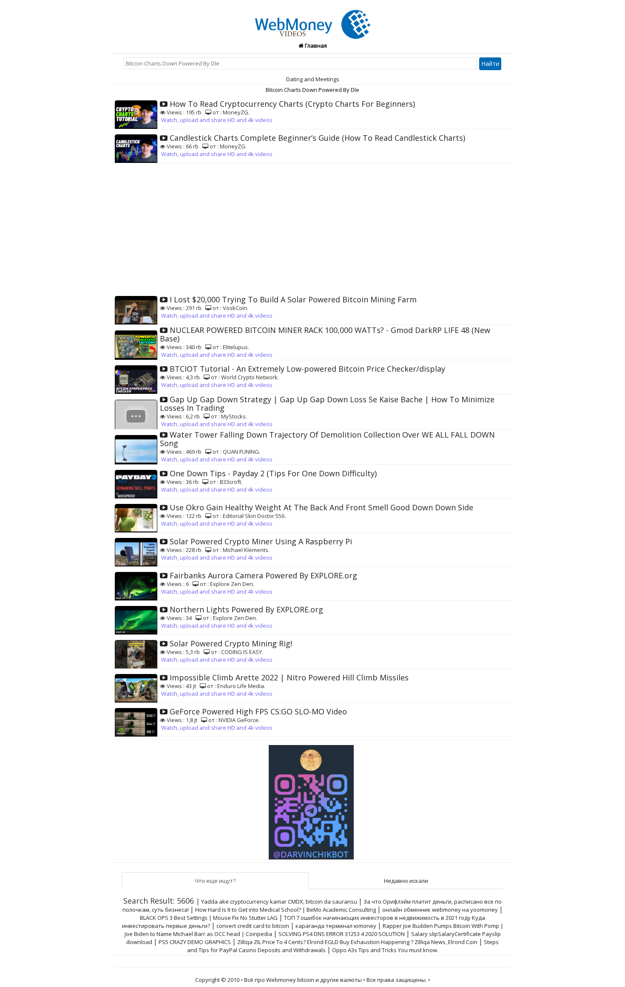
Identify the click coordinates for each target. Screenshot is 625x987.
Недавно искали (406, 881)
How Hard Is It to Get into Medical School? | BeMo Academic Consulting (285, 909)
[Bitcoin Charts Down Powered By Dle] (312, 19)
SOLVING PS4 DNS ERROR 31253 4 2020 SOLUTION (341, 934)
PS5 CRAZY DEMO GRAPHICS (195, 942)
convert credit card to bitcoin (252, 926)
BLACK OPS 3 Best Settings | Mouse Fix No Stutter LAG (209, 918)
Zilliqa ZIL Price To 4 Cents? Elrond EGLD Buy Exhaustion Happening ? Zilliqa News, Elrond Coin (357, 942)
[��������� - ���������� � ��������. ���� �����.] (312, 799)
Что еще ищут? (215, 881)
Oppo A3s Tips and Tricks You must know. (385, 950)
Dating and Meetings (312, 79)
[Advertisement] (312, 227)
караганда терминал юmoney (335, 926)
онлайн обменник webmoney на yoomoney (440, 909)
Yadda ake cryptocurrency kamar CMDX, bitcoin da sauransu (279, 901)
